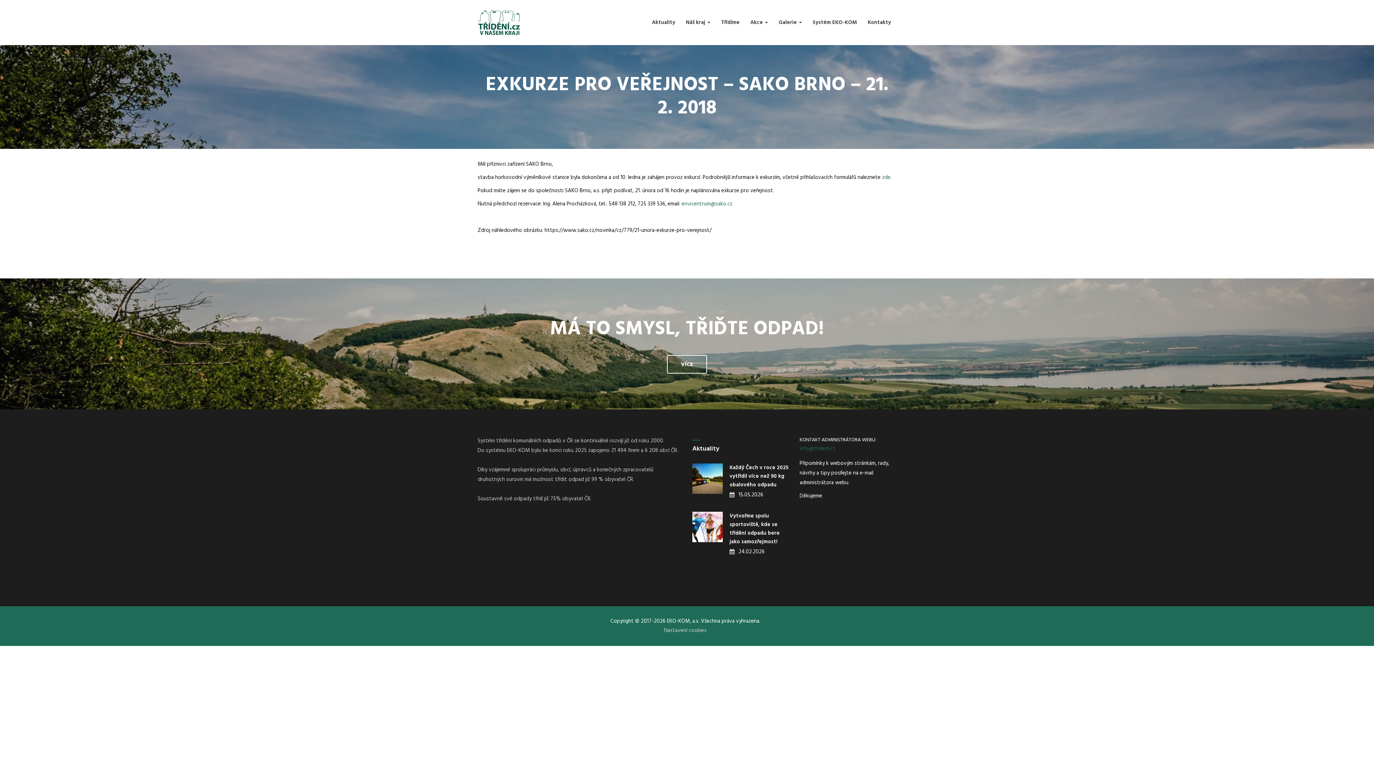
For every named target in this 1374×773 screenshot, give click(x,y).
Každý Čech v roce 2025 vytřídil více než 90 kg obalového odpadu (759, 476)
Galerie (788, 22)
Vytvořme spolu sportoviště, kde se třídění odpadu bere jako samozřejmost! (755, 529)
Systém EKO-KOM (835, 22)
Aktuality (663, 22)
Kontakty (879, 22)
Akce (757, 22)
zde (886, 177)
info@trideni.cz (817, 448)
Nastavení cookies (685, 630)
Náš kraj (696, 22)
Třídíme (730, 22)
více (687, 364)
